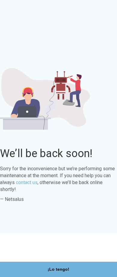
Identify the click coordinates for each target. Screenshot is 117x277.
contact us (27, 182)
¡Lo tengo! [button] (58, 269)
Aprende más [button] (20, 252)
